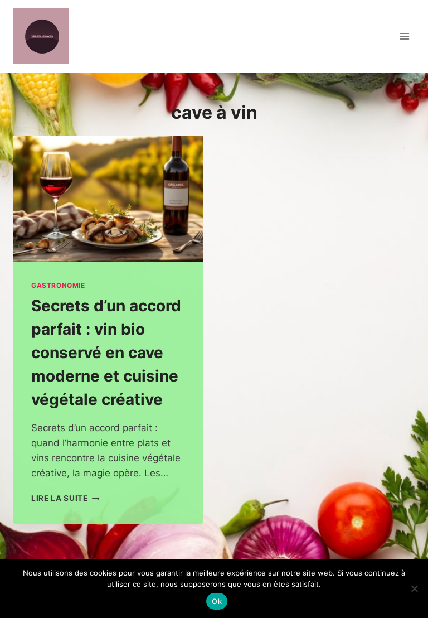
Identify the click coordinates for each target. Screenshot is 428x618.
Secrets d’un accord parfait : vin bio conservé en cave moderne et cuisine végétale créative (106, 352)
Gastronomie (58, 285)
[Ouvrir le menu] (404, 36)
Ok (217, 601)
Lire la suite (65, 498)
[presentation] (108, 199)
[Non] (414, 588)
